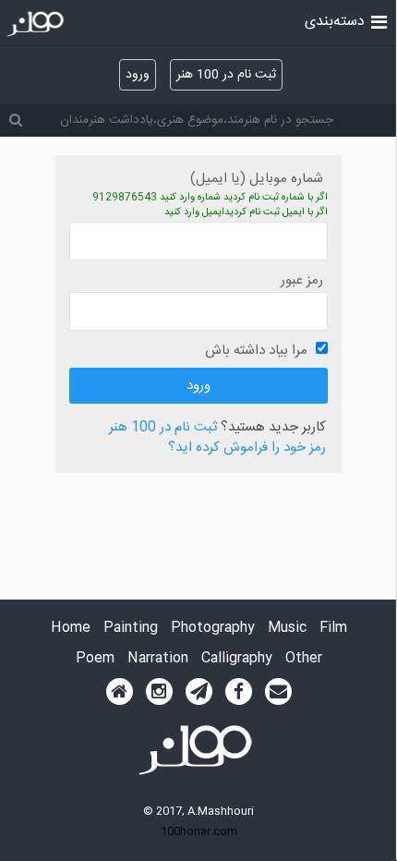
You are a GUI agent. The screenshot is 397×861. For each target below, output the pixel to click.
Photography (213, 628)
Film (333, 628)
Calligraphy (236, 659)
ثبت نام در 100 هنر (226, 75)
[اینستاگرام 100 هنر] (159, 692)
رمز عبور (302, 280)
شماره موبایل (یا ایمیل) (256, 178)
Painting (130, 628)
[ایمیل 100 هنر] (278, 692)
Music (287, 628)
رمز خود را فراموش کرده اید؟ (247, 448)
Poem (95, 659)
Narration (157, 659)
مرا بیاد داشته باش (256, 350)
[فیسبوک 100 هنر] (238, 692)
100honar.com (199, 831)
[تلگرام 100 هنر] (199, 692)
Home (70, 628)
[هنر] (379, 20)
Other (303, 659)
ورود (138, 75)
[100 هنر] (37, 24)
